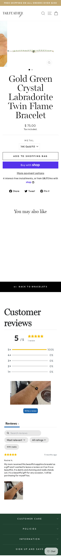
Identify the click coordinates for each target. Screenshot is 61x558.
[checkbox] (11, 447)
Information (29, 539)
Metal (29, 140)
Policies (30, 529)
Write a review (31, 411)
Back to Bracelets (33, 286)
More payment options (30, 173)
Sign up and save (30, 549)
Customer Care (29, 518)
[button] (30, 349)
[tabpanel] (30, 465)
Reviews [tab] (11, 423)
